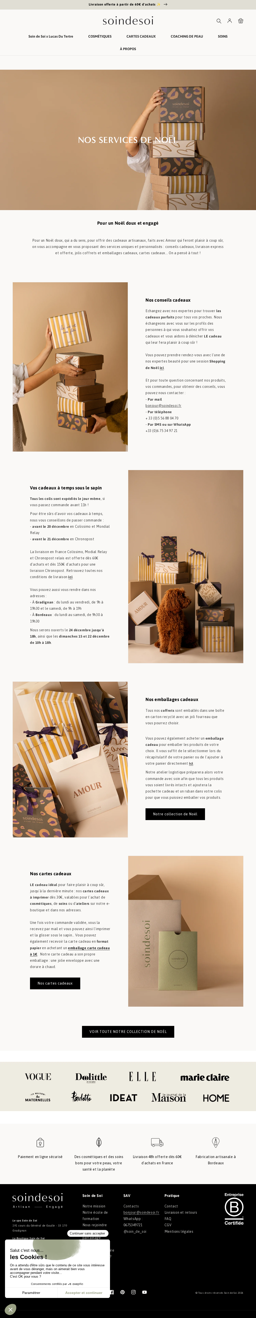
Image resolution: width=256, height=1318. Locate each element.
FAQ (168, 1219)
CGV (168, 1225)
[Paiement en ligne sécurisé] (40, 1145)
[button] (219, 21)
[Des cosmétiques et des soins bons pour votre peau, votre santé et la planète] (98, 1145)
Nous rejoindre (94, 1225)
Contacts (131, 1206)
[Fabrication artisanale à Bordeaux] (216, 1145)
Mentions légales (179, 1231)
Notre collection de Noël (175, 814)
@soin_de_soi (135, 1231)
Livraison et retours (180, 1212)
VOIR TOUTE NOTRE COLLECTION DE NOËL (128, 1032)
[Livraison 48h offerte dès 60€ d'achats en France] (157, 1145)
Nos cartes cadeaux (55, 983)
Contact (171, 1206)
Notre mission (94, 1206)
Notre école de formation (95, 1215)
